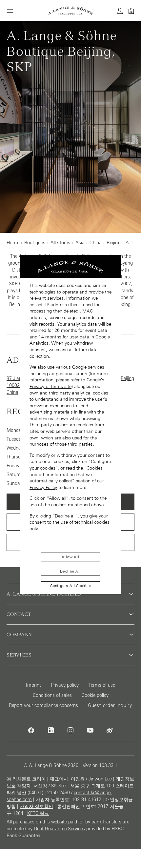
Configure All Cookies (70, 586)
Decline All (70, 571)
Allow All (70, 557)
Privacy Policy (43, 487)
